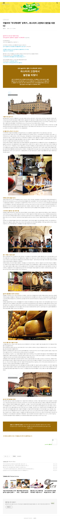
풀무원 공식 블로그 (10, 502)
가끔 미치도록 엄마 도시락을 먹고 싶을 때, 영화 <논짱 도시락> (14, 464)
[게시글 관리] (9, 456)
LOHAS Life (5, 461)
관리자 (35, 518)
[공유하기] (7, 456)
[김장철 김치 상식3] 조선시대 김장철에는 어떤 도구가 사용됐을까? (15, 470)
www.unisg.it (5, 134)
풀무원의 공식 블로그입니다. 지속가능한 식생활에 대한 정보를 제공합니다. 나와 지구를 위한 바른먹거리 (27, 504)
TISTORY (30, 518)
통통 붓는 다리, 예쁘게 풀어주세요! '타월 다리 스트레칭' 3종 (14, 467)
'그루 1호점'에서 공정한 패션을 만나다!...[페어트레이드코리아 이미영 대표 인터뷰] (18, 468)
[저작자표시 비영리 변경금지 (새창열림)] (19, 456)
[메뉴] (3, 2)
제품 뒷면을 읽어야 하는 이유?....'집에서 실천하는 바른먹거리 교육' (15, 465)
